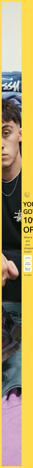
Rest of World (27, 269)
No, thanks (28, 275)
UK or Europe (27, 263)
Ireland (27, 258)
